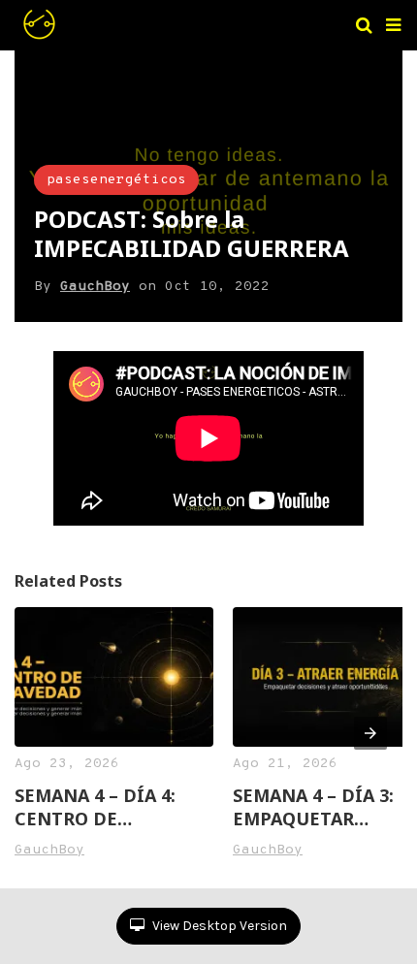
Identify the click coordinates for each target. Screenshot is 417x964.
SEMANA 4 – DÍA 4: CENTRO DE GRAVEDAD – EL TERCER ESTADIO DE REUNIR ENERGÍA (104, 807)
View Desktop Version (218, 925)
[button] (393, 25)
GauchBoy (95, 286)
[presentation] (370, 733)
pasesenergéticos (116, 180)
